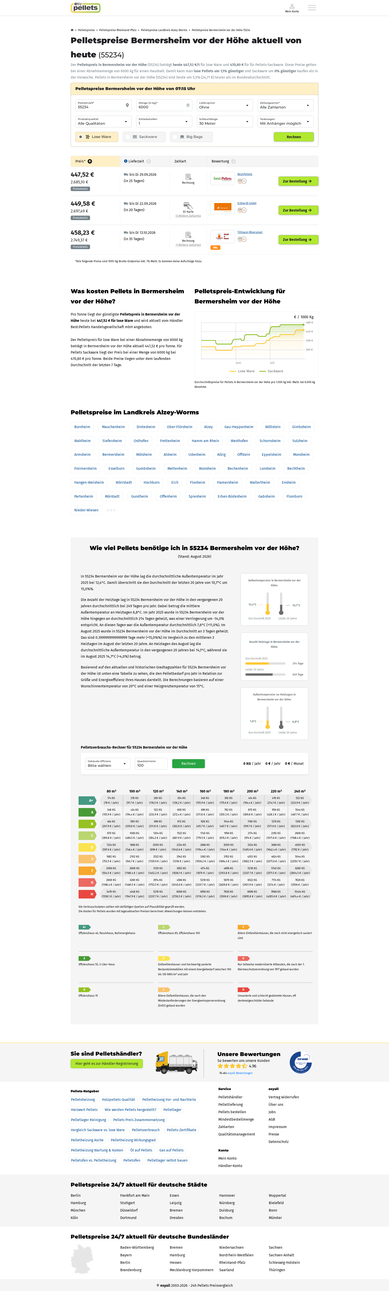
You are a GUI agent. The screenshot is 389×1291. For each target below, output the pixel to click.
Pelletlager (172, 1110)
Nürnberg (227, 1203)
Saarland (226, 1270)
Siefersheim (112, 441)
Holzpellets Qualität (118, 1099)
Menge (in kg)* (148, 102)
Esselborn (116, 468)
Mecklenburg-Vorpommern (191, 1270)
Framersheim (227, 482)
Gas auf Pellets (171, 1150)
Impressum (278, 1127)
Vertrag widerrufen (284, 1097)
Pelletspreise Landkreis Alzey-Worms (164, 30)
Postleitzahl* (86, 102)
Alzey (208, 427)
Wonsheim (207, 468)
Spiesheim (197, 496)
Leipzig (175, 1203)
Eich (174, 482)
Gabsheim (266, 496)
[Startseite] (85, 8)
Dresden (176, 1218)
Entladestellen (148, 119)
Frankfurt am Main (134, 1195)
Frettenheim (170, 441)
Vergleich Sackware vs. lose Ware (98, 1130)
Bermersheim (113, 454)
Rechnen (294, 137)
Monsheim (301, 454)
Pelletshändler (230, 1097)
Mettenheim (177, 468)
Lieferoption (207, 102)
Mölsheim (144, 454)
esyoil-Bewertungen (240, 1073)
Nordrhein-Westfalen (236, 1255)
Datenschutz (279, 1142)
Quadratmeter (146, 761)
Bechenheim (238, 468)
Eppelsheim (271, 454)
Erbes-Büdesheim (232, 496)
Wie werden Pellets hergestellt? (130, 1110)
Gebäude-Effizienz (99, 761)
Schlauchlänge (208, 119)
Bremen (176, 1210)
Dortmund (128, 1218)
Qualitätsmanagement (236, 1134)
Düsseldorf (129, 1210)
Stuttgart (127, 1203)
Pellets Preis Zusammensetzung (139, 1120)
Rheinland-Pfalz (232, 1262)
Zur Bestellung (295, 181)
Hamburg (78, 1203)
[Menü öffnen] (312, 7)
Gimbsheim (301, 427)
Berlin (76, 1195)
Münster (275, 1218)
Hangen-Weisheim (89, 482)
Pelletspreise (86, 30)
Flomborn (294, 496)
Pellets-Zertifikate (181, 1130)
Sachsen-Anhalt (281, 1255)
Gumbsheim (146, 468)
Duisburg (226, 1210)
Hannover (227, 1195)
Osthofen (141, 441)
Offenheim (168, 496)
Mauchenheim (113, 427)
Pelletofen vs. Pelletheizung (93, 1160)
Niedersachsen (231, 1247)
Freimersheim (85, 468)
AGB (272, 1119)
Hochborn (152, 482)
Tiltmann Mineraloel (249, 232)
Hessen (175, 1262)
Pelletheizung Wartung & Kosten (97, 1150)
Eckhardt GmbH (246, 203)
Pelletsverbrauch (146, 1130)
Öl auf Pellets (141, 1150)
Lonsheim (268, 468)
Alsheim (170, 454)
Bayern (126, 1255)
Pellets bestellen (232, 1112)
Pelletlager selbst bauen (167, 1160)
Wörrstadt (124, 482)
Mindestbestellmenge (236, 1119)
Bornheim (82, 427)
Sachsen (275, 1247)
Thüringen (277, 1270)
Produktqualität (88, 119)
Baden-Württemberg (137, 1247)
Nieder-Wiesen (86, 510)
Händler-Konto (230, 1166)
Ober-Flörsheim (179, 427)
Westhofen (239, 441)
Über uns (276, 1104)
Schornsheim (270, 441)
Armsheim (82, 454)
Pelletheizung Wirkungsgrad (133, 1140)
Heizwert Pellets (84, 1110)
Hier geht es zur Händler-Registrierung (106, 1063)
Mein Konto (227, 1158)
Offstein (243, 454)
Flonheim (197, 482)
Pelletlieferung (230, 1104)
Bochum (226, 1218)
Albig (221, 454)
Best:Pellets (244, 174)
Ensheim (289, 482)
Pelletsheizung (83, 1099)
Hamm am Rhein (205, 441)
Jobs (272, 1112)
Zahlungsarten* (270, 102)
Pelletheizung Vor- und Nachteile (169, 1099)
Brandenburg (130, 1270)
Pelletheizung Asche (87, 1140)
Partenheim (83, 496)
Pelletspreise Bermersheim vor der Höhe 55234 (221, 30)
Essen (174, 1195)
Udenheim (197, 454)
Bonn (273, 1210)
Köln (74, 1218)
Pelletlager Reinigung (88, 1120)
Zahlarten (226, 1127)
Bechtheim (296, 468)
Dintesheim (146, 427)
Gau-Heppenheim (238, 427)
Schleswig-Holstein (284, 1262)
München (78, 1210)
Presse (274, 1134)
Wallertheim (260, 482)
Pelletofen (131, 1160)
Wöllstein (272, 427)
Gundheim (139, 496)
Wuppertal (277, 1195)
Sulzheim (300, 441)
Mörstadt (112, 496)
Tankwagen (267, 119)
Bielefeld (276, 1203)
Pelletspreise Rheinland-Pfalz (117, 30)
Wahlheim (82, 441)
